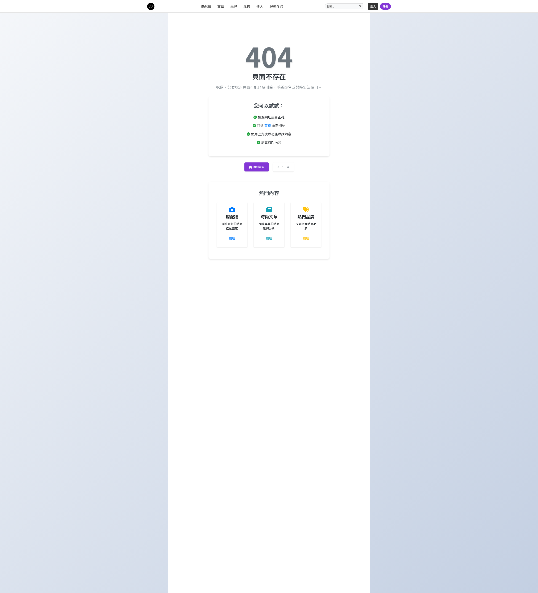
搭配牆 (206, 6)
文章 (220, 6)
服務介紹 (276, 6)
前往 (232, 238)
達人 (259, 6)
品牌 (233, 6)
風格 (246, 6)
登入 (373, 6)
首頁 (267, 125)
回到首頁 (258, 167)
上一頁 (284, 167)
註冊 (385, 6)
